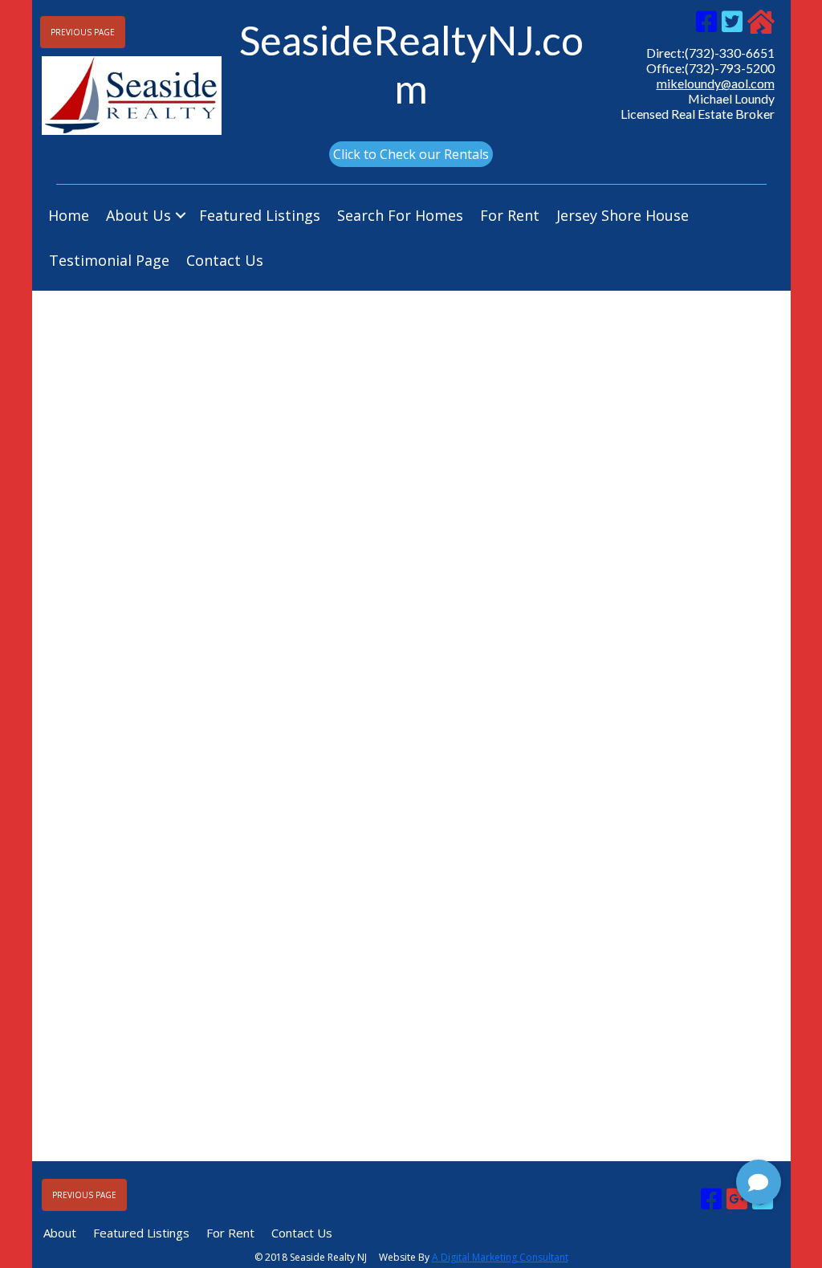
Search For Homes (400, 215)
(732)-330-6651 (730, 52)
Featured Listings (259, 215)
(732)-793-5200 (730, 67)
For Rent (509, 215)
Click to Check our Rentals (411, 154)
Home (68, 215)
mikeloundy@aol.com (716, 83)
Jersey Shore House (622, 215)
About (59, 1233)
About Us (138, 215)
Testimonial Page (109, 260)
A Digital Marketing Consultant (500, 1257)
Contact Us (224, 260)
